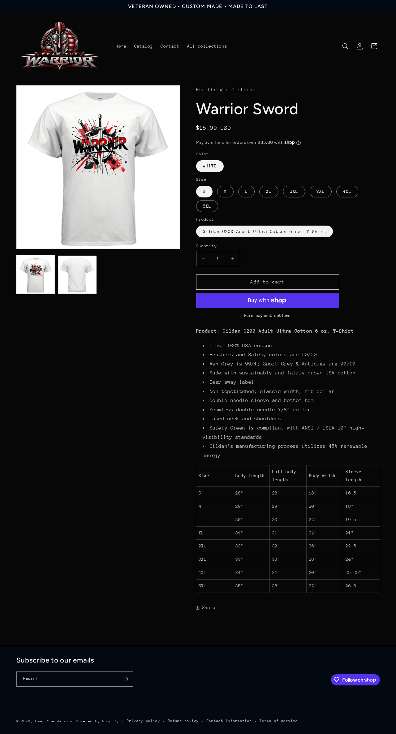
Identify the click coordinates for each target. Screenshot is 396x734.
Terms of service (279, 721)
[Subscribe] (125, 678)
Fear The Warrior (54, 721)
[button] (345, 46)
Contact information (229, 721)
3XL (320, 191)
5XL (207, 206)
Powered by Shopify (97, 721)
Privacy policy (143, 721)
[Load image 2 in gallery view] (77, 275)
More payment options (267, 316)
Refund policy (183, 721)
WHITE (210, 166)
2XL (294, 191)
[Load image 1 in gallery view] (35, 275)
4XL (347, 191)
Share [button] (209, 607)
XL (269, 191)
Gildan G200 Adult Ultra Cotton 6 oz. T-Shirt (264, 231)
